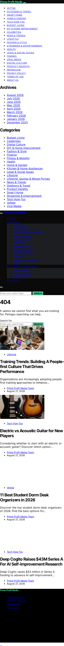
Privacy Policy (16, 73)
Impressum (14, 69)
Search (38, 293)
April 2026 (13, 108)
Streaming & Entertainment (24, 46)
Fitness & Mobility (18, 158)
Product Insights (18, 66)
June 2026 (14, 102)
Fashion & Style (17, 42)
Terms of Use (15, 76)
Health (11, 49)
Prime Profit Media (11, 1)
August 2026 (15, 95)
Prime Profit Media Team (20, 388)
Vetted (11, 8)
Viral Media (14, 59)
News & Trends (16, 35)
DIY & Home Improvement (22, 28)
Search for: (6, 289)
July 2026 (13, 98)
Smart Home (14, 15)
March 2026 (15, 112)
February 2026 (16, 115)
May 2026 (13, 105)
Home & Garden (16, 18)
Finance (12, 56)
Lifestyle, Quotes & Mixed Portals (28, 178)
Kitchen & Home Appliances (25, 168)
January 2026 (16, 119)
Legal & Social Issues (20, 52)
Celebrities (14, 32)
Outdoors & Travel (19, 11)
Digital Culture (17, 63)
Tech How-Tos (16, 22)
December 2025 (17, 122)
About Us (13, 80)
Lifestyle (13, 39)
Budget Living (16, 25)
